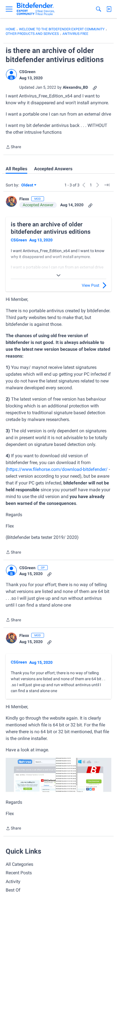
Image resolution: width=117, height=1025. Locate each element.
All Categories (19, 864)
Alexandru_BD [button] (75, 87)
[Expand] (58, 275)
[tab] (16, 169)
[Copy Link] (94, 87)
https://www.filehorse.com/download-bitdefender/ (57, 469)
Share (13, 147)
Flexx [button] (24, 199)
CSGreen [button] (27, 71)
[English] (35, 9)
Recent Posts (19, 872)
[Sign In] (109, 9)
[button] (11, 74)
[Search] (98, 9)
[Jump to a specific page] (106, 185)
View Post (90, 285)
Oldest (27, 185)
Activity (13, 881)
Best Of (13, 890)
